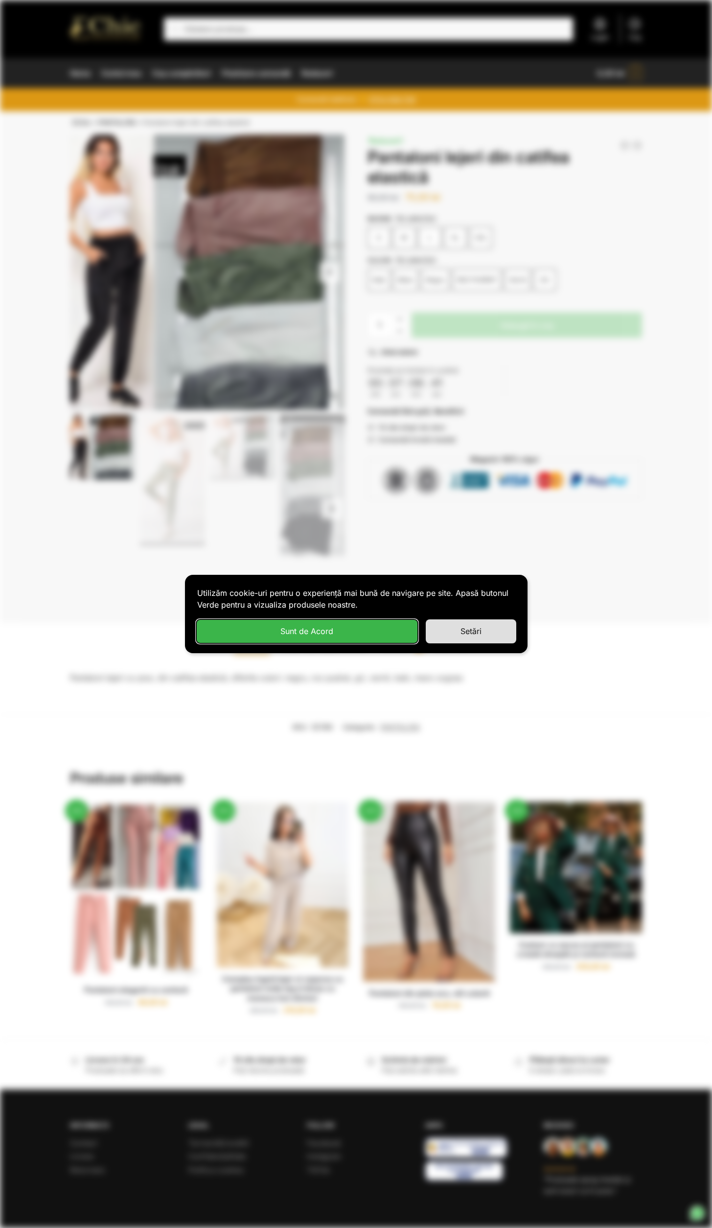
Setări (471, 631)
